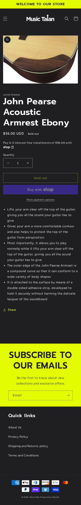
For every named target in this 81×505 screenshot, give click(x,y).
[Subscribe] (67, 395)
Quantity (8, 154)
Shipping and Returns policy (28, 446)
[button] (5, 18)
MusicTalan (35, 497)
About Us (15, 427)
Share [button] (12, 310)
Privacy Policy (18, 437)
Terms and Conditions (23, 455)
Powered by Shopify (49, 497)
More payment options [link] (40, 199)
